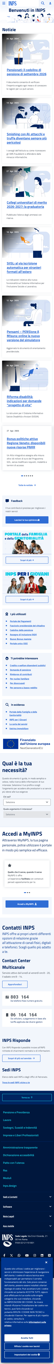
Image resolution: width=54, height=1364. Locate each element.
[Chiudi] (46, 1262)
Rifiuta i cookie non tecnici (27, 1346)
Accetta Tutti (27, 1338)
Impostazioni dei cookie (26, 1354)
